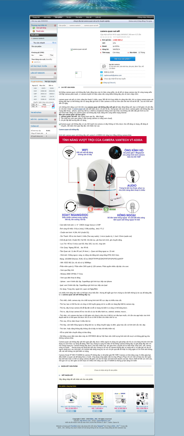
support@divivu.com (103, 421)
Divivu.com (132, 21)
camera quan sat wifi (91, 25)
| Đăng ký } (150, 17)
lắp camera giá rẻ (142, 406)
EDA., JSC (94, 419)
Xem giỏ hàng (41, 28)
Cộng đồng (141, 21)
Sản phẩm (62, 25)
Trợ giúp (149, 21)
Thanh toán (40, 31)
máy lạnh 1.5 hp (120, 406)
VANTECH (37, 62)
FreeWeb (74, 426)
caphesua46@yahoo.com (113, 75)
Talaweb (100, 426)
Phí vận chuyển (50, 82)
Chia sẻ (112, 83)
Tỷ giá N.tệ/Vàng (37, 82)
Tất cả (54, 43)
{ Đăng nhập (141, 17)
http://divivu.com (85, 421)
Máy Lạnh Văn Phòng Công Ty (71, 406)
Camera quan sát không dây (69, 129)
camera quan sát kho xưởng (97, 406)
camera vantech (38, 38)
